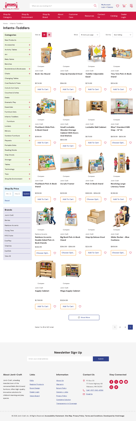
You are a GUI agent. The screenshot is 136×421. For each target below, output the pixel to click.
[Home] (15, 6)
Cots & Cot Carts (12, 88)
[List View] (49, 34)
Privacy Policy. (79, 416)
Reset (7, 200)
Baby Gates (9, 59)
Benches (8, 64)
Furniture (10, 121)
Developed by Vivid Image (113, 416)
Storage (8, 160)
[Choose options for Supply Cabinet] (46, 270)
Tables (7, 164)
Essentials (9, 107)
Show (76, 34)
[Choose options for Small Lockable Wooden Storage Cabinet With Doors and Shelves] (71, 106)
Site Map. (69, 416)
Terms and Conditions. (94, 416)
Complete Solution (63, 400)
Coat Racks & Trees (13, 83)
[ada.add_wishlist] (54, 89)
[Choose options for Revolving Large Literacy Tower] (122, 163)
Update (26, 194)
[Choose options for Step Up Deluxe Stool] (97, 216)
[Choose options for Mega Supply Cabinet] (71, 270)
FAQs (32, 380)
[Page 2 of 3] (130, 327)
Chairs (7, 73)
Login (103, 7)
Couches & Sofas (12, 93)
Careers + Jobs (62, 392)
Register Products (37, 384)
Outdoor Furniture (12, 136)
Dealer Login (34, 392)
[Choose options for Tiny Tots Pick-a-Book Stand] (122, 53)
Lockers (8, 126)
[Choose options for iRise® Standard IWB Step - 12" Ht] (122, 106)
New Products (10, 40)
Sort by (108, 34)
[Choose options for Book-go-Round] (46, 53)
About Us (60, 16)
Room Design (35, 388)
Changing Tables (11, 78)
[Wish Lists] (117, 5)
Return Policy (61, 388)
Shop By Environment (27, 16)
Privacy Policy (61, 396)
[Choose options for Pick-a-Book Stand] (97, 163)
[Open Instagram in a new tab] (111, 387)
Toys (6, 174)
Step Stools (9, 155)
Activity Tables (11, 50)
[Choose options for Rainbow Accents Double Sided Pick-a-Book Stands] (46, 216)
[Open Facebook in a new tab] (111, 382)
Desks (7, 97)
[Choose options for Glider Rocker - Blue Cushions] (122, 216)
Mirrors (8, 131)
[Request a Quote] (131, 6)
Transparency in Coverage (66, 403)
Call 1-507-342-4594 (94, 390)
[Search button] (95, 5)
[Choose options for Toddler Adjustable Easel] (97, 53)
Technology (9, 169)
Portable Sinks (10, 145)
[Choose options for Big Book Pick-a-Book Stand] (71, 216)
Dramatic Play (10, 102)
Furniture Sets (10, 112)
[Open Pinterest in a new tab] (116, 387)
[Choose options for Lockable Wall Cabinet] (97, 106)
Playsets (8, 140)
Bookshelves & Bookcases (15, 69)
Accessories (10, 45)
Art (6, 54)
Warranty (60, 384)
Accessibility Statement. (55, 416)
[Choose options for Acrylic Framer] (71, 163)
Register (110, 7)
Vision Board (35, 396)
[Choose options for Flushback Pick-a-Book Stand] (46, 163)
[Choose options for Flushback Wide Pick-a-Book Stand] (46, 106)
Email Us (89, 394)
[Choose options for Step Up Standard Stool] (71, 53)
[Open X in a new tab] (116, 382)
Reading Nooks (11, 150)
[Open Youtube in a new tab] (121, 382)
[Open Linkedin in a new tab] (126, 382)
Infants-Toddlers (11, 117)
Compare (41, 66)
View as (37, 34)
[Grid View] (44, 34)
